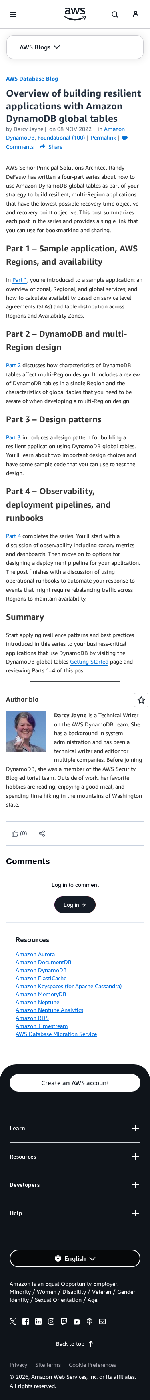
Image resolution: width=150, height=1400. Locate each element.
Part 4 (13, 535)
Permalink (103, 137)
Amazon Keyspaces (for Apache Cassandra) (69, 986)
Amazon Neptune (37, 1002)
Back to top (70, 1343)
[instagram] (51, 1322)
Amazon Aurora (35, 954)
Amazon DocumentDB (44, 962)
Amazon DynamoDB (41, 970)
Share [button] (54, 146)
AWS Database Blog (32, 78)
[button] (39, 47)
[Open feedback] (141, 700)
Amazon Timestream (42, 1025)
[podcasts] (89, 1322)
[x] (13, 1322)
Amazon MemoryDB (41, 994)
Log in (71, 905)
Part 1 (19, 279)
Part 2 (13, 365)
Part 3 (13, 437)
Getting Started (89, 661)
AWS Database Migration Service (56, 1033)
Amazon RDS (32, 1017)
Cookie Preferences (92, 1364)
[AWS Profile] (136, 14)
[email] (102, 1322)
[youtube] (77, 1322)
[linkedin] (38, 1322)
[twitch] (64, 1322)
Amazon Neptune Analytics (49, 1009)
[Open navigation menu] (12, 14)
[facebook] (25, 1322)
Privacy (18, 1364)
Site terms (48, 1364)
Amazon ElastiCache (41, 978)
